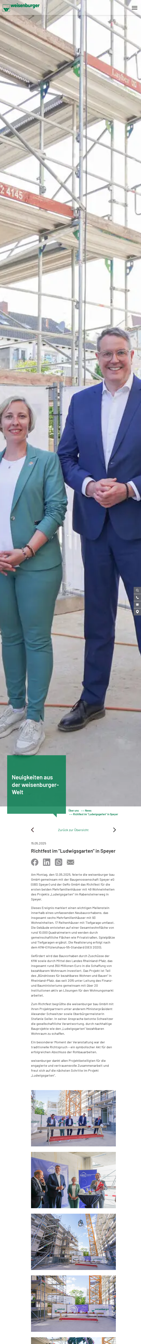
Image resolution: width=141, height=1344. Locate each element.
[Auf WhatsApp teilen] (58, 862)
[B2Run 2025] (114, 830)
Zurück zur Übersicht (73, 830)
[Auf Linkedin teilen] (46, 862)
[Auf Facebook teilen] (34, 862)
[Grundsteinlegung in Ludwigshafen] (32, 830)
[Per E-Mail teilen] (70, 862)
